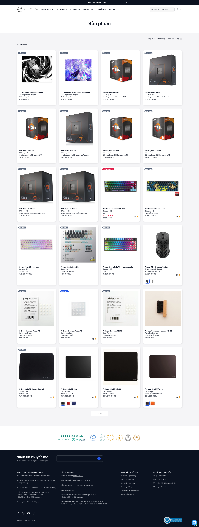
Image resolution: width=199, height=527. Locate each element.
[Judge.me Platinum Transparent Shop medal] (102, 437)
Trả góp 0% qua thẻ (160, 476)
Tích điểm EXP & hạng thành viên (164, 483)
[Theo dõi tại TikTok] (33, 513)
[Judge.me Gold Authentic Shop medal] (110, 437)
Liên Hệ (112, 9)
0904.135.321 (78, 476)
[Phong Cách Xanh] (28, 9)
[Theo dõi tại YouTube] (28, 513)
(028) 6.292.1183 (87, 485)
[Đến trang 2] (105, 413)
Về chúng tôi (21, 502)
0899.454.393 (86, 480)
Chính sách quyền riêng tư (130, 491)
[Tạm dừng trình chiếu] (126, 2)
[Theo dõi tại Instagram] (23, 513)
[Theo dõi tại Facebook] (18, 513)
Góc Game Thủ (75, 9)
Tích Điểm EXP (101, 9)
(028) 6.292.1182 (74, 485)
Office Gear (60, 9)
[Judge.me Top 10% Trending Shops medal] (136, 437)
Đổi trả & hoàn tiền (127, 479)
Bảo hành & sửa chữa (128, 483)
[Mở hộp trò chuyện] (194, 523)
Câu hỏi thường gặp (33, 502)
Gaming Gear (46, 9)
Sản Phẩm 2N (88, 9)
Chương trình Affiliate (160, 487)
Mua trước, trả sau (159, 479)
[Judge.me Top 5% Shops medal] (128, 437)
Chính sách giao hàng (128, 476)
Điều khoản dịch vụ (127, 494)
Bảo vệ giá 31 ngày (127, 487)
